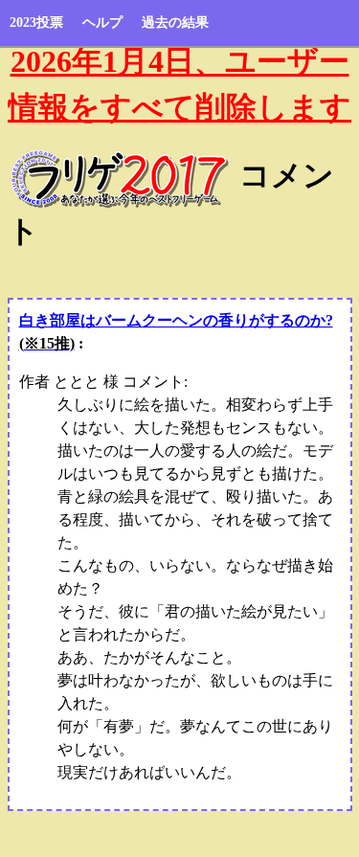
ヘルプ (102, 22)
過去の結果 (175, 22)
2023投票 (36, 22)
